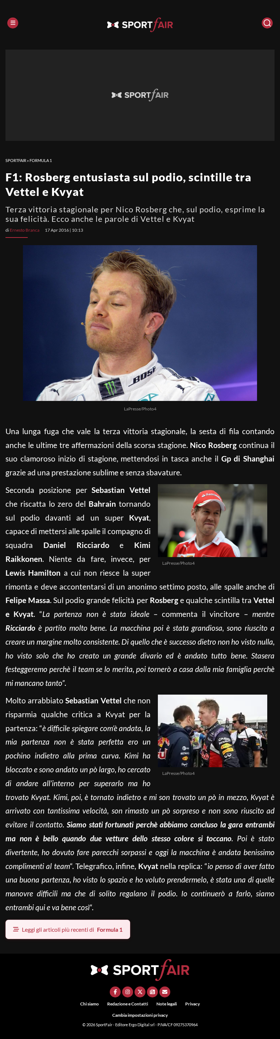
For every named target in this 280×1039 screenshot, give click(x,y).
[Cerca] (267, 23)
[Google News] (152, 991)
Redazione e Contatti (127, 1004)
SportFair (15, 160)
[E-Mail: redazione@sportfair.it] (164, 991)
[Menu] (12, 23)
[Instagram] (127, 991)
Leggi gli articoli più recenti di (72, 929)
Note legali (166, 1004)
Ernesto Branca (24, 230)
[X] (140, 991)
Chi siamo (89, 1004)
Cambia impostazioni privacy (140, 1015)
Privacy (192, 1004)
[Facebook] (115, 991)
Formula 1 (41, 160)
